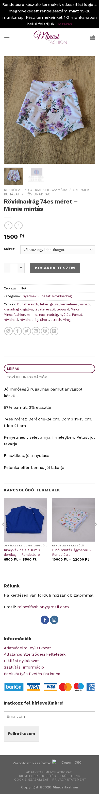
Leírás (13, 369)
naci (42, 315)
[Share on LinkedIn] (54, 331)
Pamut (77, 315)
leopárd (63, 309)
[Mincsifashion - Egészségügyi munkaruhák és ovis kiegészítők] (49, 37)
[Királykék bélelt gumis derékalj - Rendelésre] (25, 519)
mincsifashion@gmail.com (43, 606)
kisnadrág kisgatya (18, 309)
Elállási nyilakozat (21, 660)
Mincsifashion (14, 315)
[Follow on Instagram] (54, 620)
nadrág (52, 315)
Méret (9, 249)
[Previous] (11, 110)
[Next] (87, 110)
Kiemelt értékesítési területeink (49, 776)
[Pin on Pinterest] (45, 331)
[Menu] (7, 37)
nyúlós (65, 315)
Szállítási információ (24, 667)
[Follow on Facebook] (45, 620)
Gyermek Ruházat (37, 296)
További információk (27, 377)
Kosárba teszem (55, 267)
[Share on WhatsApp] (8, 331)
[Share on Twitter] (27, 331)
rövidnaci (11, 320)
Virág (67, 320)
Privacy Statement (69, 779)
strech (56, 320)
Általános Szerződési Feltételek (34, 654)
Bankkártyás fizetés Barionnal (33, 673)
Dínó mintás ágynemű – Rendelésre (72, 552)
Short (44, 320)
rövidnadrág (29, 320)
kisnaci (84, 304)
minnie (32, 315)
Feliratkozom (21, 733)
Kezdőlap (13, 190)
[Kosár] (92, 37)
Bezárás (64, 24)
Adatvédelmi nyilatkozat (27, 647)
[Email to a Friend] (36, 331)
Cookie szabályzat (31, 779)
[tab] (49, 368)
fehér (44, 304)
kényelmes (69, 304)
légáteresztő (45, 309)
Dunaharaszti (27, 304)
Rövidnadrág (38, 194)
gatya (54, 304)
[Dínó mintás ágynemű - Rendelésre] (73, 519)
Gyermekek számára (47, 190)
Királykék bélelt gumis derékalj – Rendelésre (22, 552)
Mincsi (75, 309)
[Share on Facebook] (17, 331)
